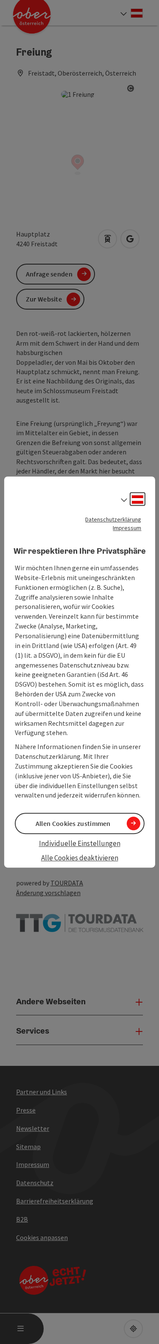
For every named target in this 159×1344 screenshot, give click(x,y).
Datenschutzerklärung (113, 519)
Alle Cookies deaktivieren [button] (79, 857)
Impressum (127, 528)
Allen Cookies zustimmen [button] (73, 823)
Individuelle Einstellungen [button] (79, 843)
